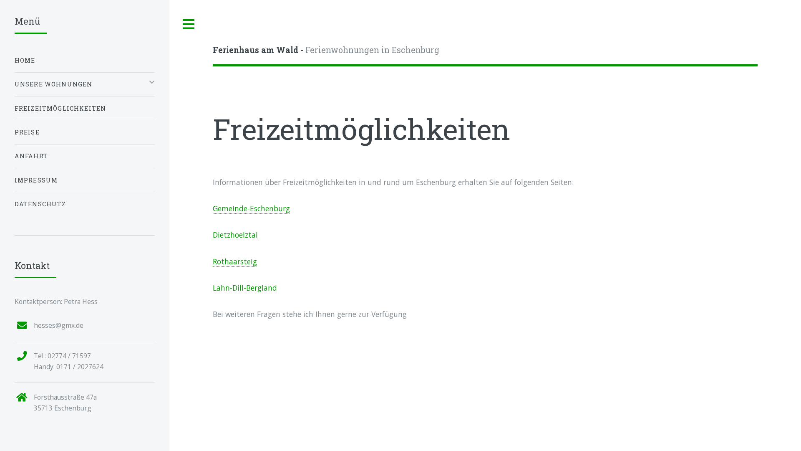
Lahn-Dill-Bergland (245, 288)
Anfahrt (31, 156)
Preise (27, 132)
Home (25, 60)
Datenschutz (40, 204)
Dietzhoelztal (235, 235)
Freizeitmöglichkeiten (60, 108)
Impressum (36, 180)
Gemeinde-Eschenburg (251, 208)
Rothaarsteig (235, 261)
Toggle (189, 24)
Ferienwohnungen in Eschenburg (326, 50)
